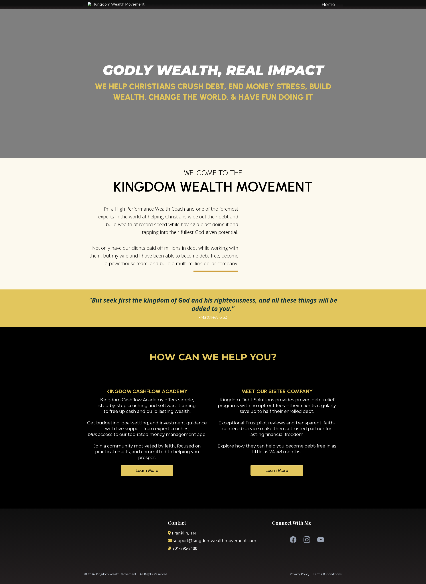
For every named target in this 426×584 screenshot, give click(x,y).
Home (328, 4)
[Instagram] (307, 539)
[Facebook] (293, 539)
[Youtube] (320, 539)
